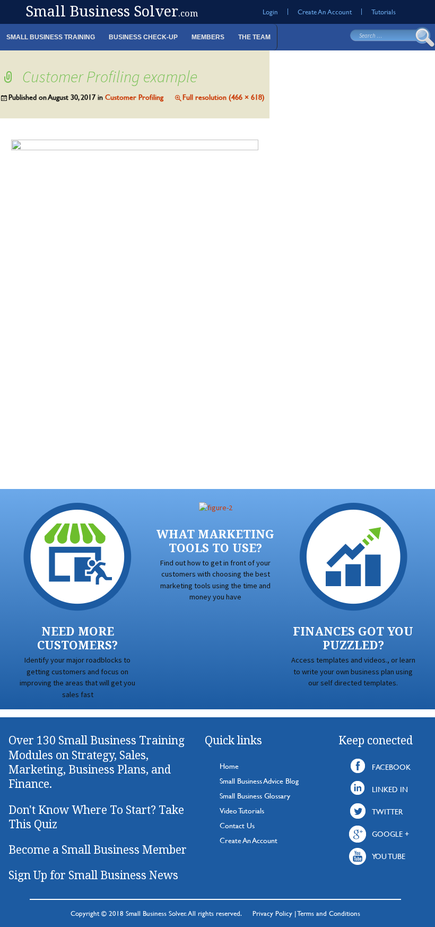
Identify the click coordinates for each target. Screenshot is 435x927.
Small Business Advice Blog (259, 780)
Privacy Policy (272, 913)
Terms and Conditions (329, 913)
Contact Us (237, 825)
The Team (254, 37)
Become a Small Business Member (97, 849)
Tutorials (383, 11)
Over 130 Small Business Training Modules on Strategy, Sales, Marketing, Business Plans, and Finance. (96, 762)
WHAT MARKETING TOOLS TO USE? (215, 540)
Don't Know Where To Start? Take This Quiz (96, 816)
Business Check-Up (143, 37)
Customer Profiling (134, 96)
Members (208, 37)
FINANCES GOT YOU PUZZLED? (353, 638)
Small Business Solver (111, 11)
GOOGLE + (390, 833)
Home (229, 765)
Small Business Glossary (255, 795)
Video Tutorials (242, 810)
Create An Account (325, 11)
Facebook (391, 766)
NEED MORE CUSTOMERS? (77, 638)
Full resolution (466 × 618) (223, 96)
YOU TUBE (388, 856)
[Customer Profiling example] (134, 303)
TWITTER (387, 811)
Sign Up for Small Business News (93, 875)
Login (270, 11)
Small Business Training (50, 37)
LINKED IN (390, 789)
